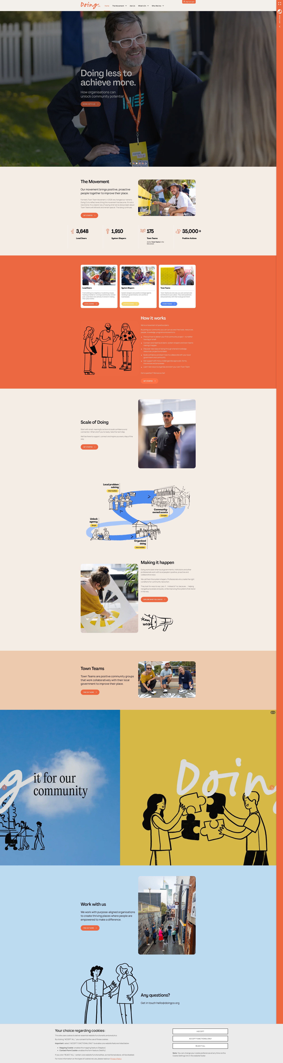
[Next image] (272, 787)
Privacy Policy (116, 1059)
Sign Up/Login (190, 1)
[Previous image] (4, 787)
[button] (130, 163)
